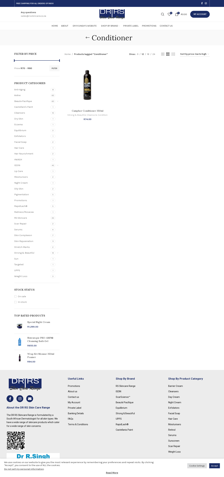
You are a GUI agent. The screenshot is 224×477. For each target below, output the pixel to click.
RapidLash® (20, 206)
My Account (199, 14)
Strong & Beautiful (24, 252)
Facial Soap (20, 142)
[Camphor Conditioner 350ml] (87, 85)
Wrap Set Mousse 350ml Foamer (40, 355)
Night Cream (21, 182)
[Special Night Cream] (19, 326)
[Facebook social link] (202, 3)
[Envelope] (29, 398)
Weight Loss (20, 276)
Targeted (18, 264)
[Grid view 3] (167, 54)
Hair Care (19, 148)
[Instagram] (19, 398)
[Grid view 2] (162, 54)
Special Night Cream (38, 322)
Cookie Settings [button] (197, 466)
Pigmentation (21, 194)
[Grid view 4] (173, 54)
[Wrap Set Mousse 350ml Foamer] (19, 357)
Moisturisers (21, 177)
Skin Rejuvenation (23, 241)
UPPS (17, 270)
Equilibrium (20, 130)
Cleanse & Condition (97, 115)
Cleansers (19, 112)
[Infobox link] (33, 14)
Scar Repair (20, 223)
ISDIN (17, 165)
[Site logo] (112, 14)
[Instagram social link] (206, 3)
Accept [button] (214, 466)
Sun (16, 258)
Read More (112, 472)
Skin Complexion (23, 235)
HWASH (18, 159)
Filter (54, 68)
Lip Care (18, 171)
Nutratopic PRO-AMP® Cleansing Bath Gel (40, 339)
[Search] (162, 14)
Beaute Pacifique (23, 101)
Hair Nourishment (23, 153)
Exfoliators (20, 136)
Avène (17, 95)
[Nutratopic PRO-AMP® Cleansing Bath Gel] (19, 341)
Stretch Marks (22, 247)
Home (67, 54)
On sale (22, 296)
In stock (22, 302)
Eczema (18, 124)
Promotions (20, 200)
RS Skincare (20, 218)
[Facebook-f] (10, 398)
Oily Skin (18, 188)
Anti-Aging (19, 89)
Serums (18, 229)
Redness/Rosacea (24, 212)
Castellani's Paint (23, 107)
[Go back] (87, 37)
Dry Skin (18, 118)
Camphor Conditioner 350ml (87, 110)
